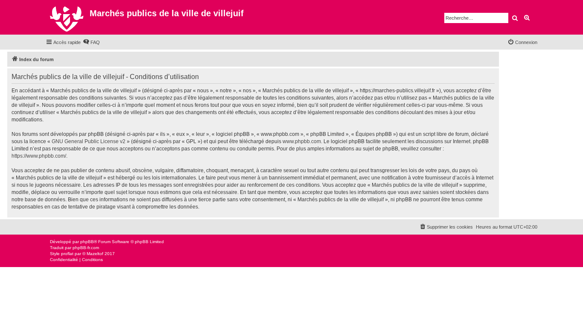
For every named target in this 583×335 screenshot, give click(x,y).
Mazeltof (95, 253)
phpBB (87, 241)
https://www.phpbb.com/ (39, 156)
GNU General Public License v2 (88, 141)
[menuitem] (91, 42)
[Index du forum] (68, 17)
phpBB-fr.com (86, 247)
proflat (67, 253)
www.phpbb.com (302, 141)
